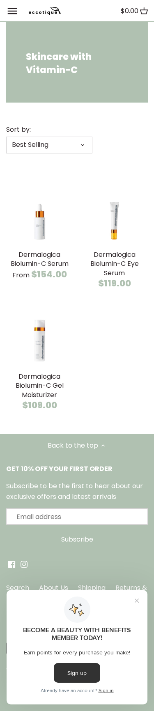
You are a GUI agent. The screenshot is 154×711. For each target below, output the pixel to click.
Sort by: (18, 129)
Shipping (92, 587)
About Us (53, 587)
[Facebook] (11, 564)
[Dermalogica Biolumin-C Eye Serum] (114, 213)
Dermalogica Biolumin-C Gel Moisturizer (40, 386)
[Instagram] (24, 564)
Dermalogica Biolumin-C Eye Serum (114, 264)
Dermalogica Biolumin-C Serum (40, 259)
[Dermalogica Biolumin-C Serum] (39, 213)
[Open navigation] (12, 11)
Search (17, 587)
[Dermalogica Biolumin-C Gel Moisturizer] (39, 335)
